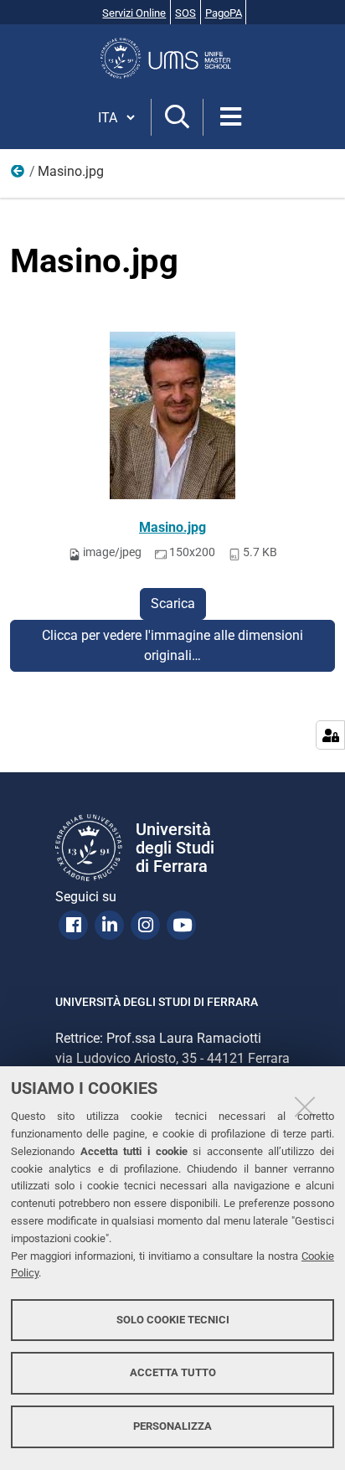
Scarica (173, 603)
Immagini (18, 175)
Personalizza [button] (172, 1426)
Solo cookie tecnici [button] (172, 1319)
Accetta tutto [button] (173, 1372)
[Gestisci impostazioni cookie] (330, 735)
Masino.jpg (172, 527)
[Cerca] (177, 118)
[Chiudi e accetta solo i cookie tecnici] (304, 1106)
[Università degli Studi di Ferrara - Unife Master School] (172, 58)
